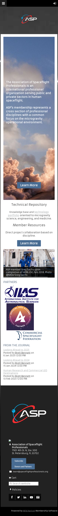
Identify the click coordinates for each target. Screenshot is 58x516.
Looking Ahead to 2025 (16, 350)
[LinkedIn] (25, 497)
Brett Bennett (22, 352)
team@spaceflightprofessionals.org (30, 471)
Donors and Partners (23, 466)
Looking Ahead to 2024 (16, 360)
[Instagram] (38, 497)
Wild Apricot (29, 511)
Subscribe (19, 460)
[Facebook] (12, 497)
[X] (18, 497)
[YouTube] (31, 497)
